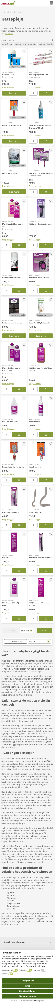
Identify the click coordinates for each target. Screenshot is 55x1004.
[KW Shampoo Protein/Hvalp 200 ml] (41, 353)
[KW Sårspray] (41, 406)
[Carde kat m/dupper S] (14, 110)
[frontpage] (8, 3)
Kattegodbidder (46, 44)
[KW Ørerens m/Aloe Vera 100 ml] (41, 587)
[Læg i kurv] (46, 141)
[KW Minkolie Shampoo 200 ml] (14, 208)
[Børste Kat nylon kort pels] (14, 451)
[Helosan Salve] (14, 59)
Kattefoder (7, 44)
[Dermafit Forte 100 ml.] (14, 262)
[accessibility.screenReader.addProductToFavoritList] (24, 102)
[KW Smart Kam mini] (14, 497)
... (2, 12)
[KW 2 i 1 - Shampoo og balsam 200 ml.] (14, 353)
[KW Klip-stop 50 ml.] (14, 406)
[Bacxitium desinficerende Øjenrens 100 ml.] (41, 110)
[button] (27, 942)
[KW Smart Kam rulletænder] (41, 542)
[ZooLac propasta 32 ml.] (41, 59)
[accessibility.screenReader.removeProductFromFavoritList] (24, 51)
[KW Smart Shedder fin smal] (41, 208)
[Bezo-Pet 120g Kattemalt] (41, 307)
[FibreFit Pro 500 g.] (14, 158)
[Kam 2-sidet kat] (41, 451)
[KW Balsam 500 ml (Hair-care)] (14, 587)
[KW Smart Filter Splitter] (41, 262)
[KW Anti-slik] (14, 542)
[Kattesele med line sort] (14, 307)
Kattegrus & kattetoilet (25, 44)
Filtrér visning (15, 641)
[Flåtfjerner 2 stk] (41, 497)
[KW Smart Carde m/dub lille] (41, 158)
